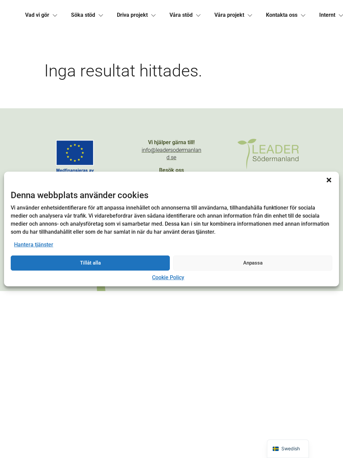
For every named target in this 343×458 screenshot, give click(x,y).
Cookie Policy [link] (168, 277)
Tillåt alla (90, 263)
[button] (329, 180)
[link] (37, 15)
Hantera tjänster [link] (33, 244)
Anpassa (253, 263)
